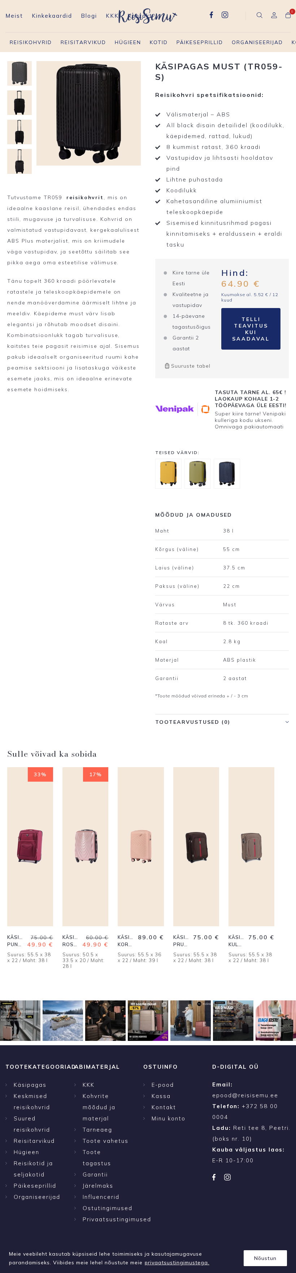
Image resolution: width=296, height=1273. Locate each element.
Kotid (159, 42)
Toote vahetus (106, 1140)
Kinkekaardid (52, 15)
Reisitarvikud (83, 42)
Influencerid (101, 1196)
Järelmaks (98, 1185)
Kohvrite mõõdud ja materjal (99, 1107)
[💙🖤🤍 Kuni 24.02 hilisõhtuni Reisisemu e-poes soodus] (276, 1020)
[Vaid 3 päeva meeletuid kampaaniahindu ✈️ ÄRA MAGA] (20, 1020)
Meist (14, 15)
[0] (288, 16)
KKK (112, 15)
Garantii (95, 1174)
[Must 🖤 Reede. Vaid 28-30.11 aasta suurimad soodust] (148, 1020)
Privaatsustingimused (117, 1219)
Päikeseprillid (200, 42)
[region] (148, 1256)
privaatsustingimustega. (177, 1262)
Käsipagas (30, 1084)
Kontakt (139, 15)
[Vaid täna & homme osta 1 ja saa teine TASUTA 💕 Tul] (105, 1020)
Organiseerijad (257, 42)
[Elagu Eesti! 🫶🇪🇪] (63, 1020)
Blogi (89, 15)
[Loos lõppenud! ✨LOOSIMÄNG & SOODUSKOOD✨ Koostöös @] (190, 1020)
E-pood (163, 1084)
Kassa (161, 1096)
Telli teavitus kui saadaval (251, 329)
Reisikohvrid (31, 42)
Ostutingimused (107, 1208)
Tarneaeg (97, 1129)
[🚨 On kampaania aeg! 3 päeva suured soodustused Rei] (233, 1020)
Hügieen (128, 42)
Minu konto (169, 1118)
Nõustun (265, 1258)
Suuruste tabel (190, 366)
